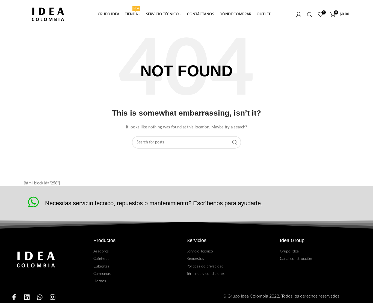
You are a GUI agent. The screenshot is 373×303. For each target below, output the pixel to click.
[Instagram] (52, 297)
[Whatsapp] (40, 297)
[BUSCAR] (235, 142)
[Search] (309, 14)
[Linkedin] (27, 297)
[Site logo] (48, 14)
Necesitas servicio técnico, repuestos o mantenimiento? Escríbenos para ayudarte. (153, 203)
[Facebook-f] (14, 297)
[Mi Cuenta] (298, 14)
